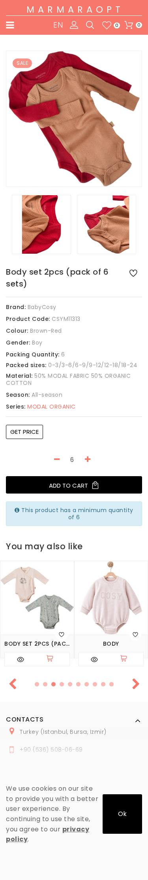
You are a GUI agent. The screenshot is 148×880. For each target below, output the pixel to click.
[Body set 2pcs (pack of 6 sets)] (74, 119)
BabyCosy (42, 307)
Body (111, 644)
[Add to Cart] (53, 659)
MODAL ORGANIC (41, 407)
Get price (24, 432)
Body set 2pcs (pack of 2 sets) (37, 644)
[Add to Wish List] (133, 272)
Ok (122, 813)
